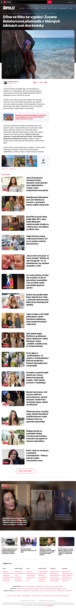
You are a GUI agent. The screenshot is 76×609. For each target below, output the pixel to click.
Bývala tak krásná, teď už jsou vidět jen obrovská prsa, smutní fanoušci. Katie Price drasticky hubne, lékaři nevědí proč (37, 398)
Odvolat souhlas (53, 595)
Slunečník (37, 588)
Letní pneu (42, 590)
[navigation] (2, 2)
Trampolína (31, 588)
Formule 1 (29, 579)
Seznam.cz (71, 2)
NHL (27, 581)
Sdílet (42, 82)
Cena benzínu (46, 586)
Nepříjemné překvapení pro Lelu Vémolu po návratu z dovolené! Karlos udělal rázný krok (37, 201)
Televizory (54, 590)
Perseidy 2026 (39, 586)
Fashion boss (63, 8)
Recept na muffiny (42, 573)
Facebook (9, 595)
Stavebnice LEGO (27, 590)
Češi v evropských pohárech (56, 586)
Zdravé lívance (41, 575)
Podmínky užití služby (36, 595)
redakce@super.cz (50, 605)
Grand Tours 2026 (19, 581)
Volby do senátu (6, 579)
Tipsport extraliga (31, 575)
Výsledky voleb (6, 575)
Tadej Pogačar (18, 577)
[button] (38, 54)
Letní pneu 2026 (65, 571)
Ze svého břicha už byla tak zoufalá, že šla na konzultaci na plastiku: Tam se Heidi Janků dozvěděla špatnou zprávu (37, 281)
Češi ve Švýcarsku (54, 577)
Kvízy (55, 8)
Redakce (19, 595)
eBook (36, 82)
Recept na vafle (41, 579)
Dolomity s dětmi (54, 581)
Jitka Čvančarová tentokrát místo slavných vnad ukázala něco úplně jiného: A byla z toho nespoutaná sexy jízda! (37, 184)
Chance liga (29, 571)
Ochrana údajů (45, 595)
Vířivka (64, 588)
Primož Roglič (18, 579)
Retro (50, 8)
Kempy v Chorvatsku (54, 571)
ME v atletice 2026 (31, 577)
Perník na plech (41, 581)
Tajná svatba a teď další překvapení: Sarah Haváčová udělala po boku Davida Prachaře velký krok (37, 319)
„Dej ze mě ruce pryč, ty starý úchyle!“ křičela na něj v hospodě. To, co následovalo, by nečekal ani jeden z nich (37, 260)
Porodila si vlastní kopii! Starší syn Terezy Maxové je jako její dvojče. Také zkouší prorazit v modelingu (37, 377)
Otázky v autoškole (66, 579)
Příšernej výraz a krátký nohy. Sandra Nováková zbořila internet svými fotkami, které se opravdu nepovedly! (37, 416)
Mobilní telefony (18, 590)
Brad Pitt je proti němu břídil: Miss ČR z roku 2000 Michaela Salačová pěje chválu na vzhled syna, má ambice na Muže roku (37, 223)
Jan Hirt (16, 575)
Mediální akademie (26, 595)
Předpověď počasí (31, 586)
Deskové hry (48, 590)
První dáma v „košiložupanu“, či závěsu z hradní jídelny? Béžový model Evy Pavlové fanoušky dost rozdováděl (37, 359)
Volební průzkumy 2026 (8, 573)
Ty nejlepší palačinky (43, 571)
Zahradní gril (59, 588)
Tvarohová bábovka (42, 577)
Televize (43, 8)
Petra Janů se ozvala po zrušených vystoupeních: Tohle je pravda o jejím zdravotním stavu (37, 455)
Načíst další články (25, 471)
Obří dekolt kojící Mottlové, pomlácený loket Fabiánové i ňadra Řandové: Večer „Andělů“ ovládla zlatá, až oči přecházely (37, 339)
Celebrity (22, 8)
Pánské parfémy (68, 590)
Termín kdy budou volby (8, 577)
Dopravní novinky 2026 (67, 575)
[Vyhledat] (49, 2)
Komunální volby (6, 581)
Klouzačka (42, 588)
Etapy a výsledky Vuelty (20, 573)
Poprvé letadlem (54, 573)
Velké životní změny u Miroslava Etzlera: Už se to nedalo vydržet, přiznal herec (37, 240)
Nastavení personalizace (63, 595)
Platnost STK (65, 581)
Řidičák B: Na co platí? (67, 577)
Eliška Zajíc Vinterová (13, 81)
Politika (30, 8)
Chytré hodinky (60, 590)
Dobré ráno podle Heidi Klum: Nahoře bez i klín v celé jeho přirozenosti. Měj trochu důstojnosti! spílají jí (37, 299)
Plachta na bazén (24, 588)
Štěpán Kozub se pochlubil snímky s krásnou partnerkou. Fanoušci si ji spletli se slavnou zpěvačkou (36, 436)
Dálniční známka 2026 (67, 573)
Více (70, 8)
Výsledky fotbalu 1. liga (32, 573)
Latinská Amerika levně (55, 579)
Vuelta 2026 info (18, 571)
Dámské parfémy (35, 590)
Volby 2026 (5, 571)
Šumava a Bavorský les (55, 575)
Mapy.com (24, 586)
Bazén (18, 588)
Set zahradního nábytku (50, 588)
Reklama (14, 595)
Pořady (36, 8)
